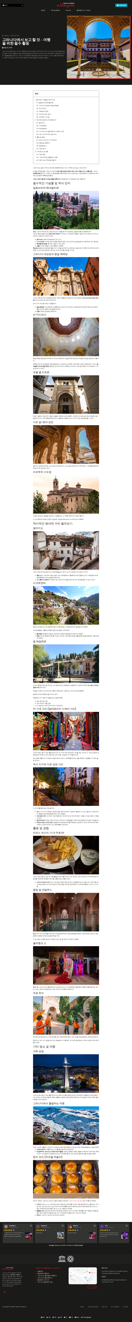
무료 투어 (42, 149)
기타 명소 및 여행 (42, 152)
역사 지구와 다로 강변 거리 (48, 134)
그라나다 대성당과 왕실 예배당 (49, 106)
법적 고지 (104, 1307)
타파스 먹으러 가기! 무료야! (48, 140)
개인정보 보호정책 (93, 1307)
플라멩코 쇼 (43, 146)
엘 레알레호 (43, 129)
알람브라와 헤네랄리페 (46, 103)
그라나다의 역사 (14, 35)
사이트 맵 (125, 1307)
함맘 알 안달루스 (44, 143)
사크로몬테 (42, 126)
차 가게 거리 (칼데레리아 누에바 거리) (51, 131)
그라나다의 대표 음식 (76, 1201)
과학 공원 (42, 154)
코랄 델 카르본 (43, 111)
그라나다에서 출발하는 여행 (48, 157)
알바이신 (42, 123)
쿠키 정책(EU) (115, 1307)
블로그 (7, 35)
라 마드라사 (42, 108)
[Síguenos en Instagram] (4, 1292)
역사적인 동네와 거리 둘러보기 (46, 120)
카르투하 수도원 (44, 117)
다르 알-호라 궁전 (45, 114)
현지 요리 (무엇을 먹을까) (47, 160)
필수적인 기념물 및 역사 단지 (45, 100)
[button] (12, 5)
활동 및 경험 (41, 137)
